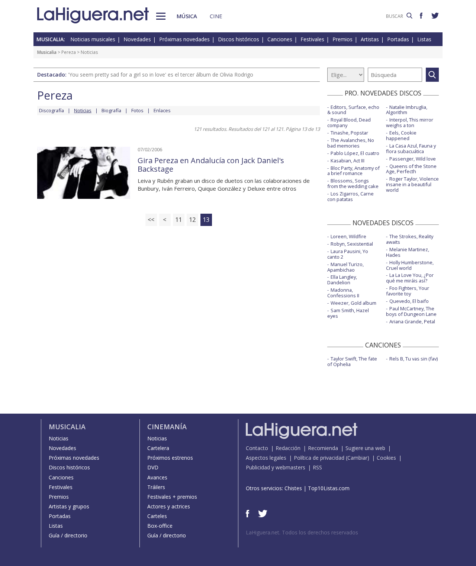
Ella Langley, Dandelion (342, 280)
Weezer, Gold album (353, 303)
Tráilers (156, 487)
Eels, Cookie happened (401, 135)
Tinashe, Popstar (349, 132)
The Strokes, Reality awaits (409, 239)
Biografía (111, 110)
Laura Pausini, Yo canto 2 (347, 254)
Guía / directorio (68, 535)
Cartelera (158, 448)
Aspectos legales (266, 457)
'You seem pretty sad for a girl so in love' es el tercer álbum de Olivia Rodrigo (160, 74)
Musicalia (47, 52)
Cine (216, 16)
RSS (317, 467)
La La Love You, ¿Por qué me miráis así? (410, 278)
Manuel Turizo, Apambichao (345, 267)
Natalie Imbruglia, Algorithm (406, 110)
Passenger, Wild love (412, 158)
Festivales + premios (172, 496)
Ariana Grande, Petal (412, 321)
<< (151, 219)
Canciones (279, 39)
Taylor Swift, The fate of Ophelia (352, 361)
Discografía (51, 110)
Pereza (68, 52)
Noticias (58, 438)
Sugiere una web (365, 448)
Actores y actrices (168, 506)
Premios (342, 39)
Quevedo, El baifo (409, 301)
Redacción (288, 448)
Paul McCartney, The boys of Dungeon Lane (411, 311)
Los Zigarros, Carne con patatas (350, 196)
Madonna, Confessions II (343, 293)
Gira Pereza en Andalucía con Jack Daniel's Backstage (211, 164)
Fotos (137, 110)
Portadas (398, 39)
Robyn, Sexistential (352, 243)
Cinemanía (167, 426)
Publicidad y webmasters (275, 467)
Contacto (257, 448)
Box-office (160, 525)
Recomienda (323, 448)
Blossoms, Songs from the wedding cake (353, 183)
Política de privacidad (319, 457)
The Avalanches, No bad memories (350, 143)
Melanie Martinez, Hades (407, 252)
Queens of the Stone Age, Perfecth (411, 169)
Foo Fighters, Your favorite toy (407, 291)
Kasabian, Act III (347, 160)
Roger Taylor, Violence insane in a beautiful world (412, 184)
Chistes (293, 488)
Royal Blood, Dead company (349, 122)
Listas (424, 39)
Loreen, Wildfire (348, 236)
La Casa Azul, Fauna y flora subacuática (411, 148)
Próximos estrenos (170, 457)
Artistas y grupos (69, 506)
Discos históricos (238, 39)
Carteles (157, 516)
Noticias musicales (92, 39)
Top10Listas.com (329, 488)
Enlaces (162, 110)
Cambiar (357, 457)
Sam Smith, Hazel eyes (348, 313)
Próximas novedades (184, 39)
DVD (152, 467)
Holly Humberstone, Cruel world (410, 265)
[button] (160, 16)
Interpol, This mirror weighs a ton (409, 122)
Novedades (137, 39)
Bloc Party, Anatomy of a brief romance (353, 171)
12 (192, 219)
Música (187, 16)
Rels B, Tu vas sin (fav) (413, 358)
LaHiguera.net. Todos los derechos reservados (302, 532)
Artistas (370, 39)
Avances (157, 477)
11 (178, 219)
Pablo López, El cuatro (355, 153)
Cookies (386, 457)
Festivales (312, 39)
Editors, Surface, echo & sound (353, 110)
